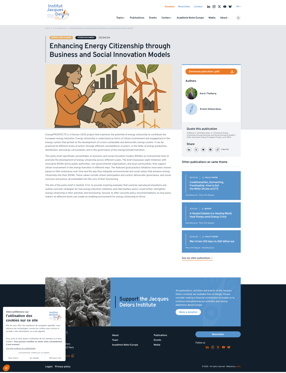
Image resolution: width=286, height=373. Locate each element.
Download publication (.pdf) (204, 71)
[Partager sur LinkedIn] (189, 149)
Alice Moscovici (191, 195)
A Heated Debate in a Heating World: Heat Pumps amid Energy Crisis (211, 215)
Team (115, 340)
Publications (137, 17)
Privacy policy (62, 366)
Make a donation (188, 312)
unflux (238, 366)
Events (153, 17)
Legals (49, 366)
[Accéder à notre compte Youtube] (224, 6)
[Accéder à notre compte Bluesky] (230, 6)
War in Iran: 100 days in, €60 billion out (212, 241)
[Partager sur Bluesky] (203, 149)
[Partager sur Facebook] (210, 149)
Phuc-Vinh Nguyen (206, 195)
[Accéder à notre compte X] (219, 6)
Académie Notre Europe (190, 17)
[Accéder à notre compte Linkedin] (208, 6)
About (115, 335)
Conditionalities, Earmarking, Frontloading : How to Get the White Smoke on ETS (207, 185)
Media (212, 17)
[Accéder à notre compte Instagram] (214, 6)
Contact (198, 6)
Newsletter (184, 6)
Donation (170, 6)
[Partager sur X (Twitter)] (196, 149)
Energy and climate (61, 37)
